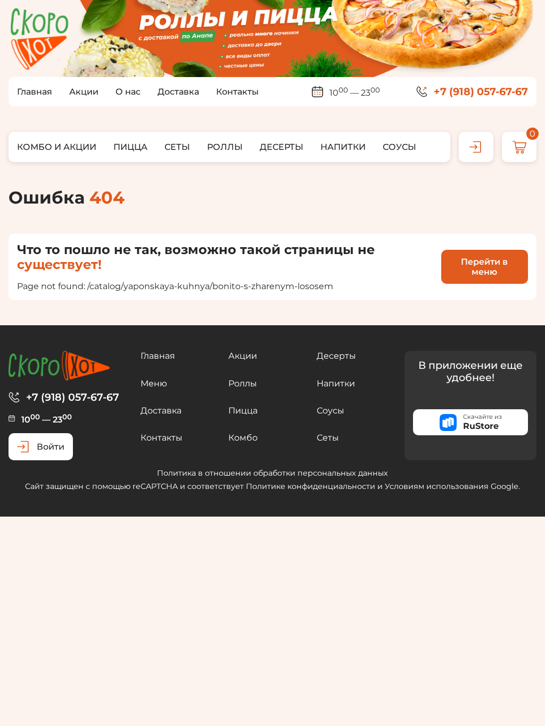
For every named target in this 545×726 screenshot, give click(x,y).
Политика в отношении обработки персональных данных (272, 473)
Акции (242, 356)
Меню (154, 383)
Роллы (242, 383)
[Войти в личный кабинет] (476, 147)
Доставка (161, 411)
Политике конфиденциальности (310, 486)
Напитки (336, 383)
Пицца (243, 411)
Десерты (336, 356)
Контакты (162, 438)
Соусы (330, 411)
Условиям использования (437, 486)
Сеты (328, 438)
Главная (158, 356)
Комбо (243, 438)
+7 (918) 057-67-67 (481, 92)
